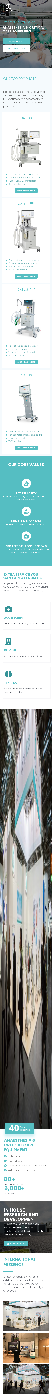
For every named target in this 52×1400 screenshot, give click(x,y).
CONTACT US (18, 48)
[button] (45, 6)
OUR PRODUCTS (15, 41)
